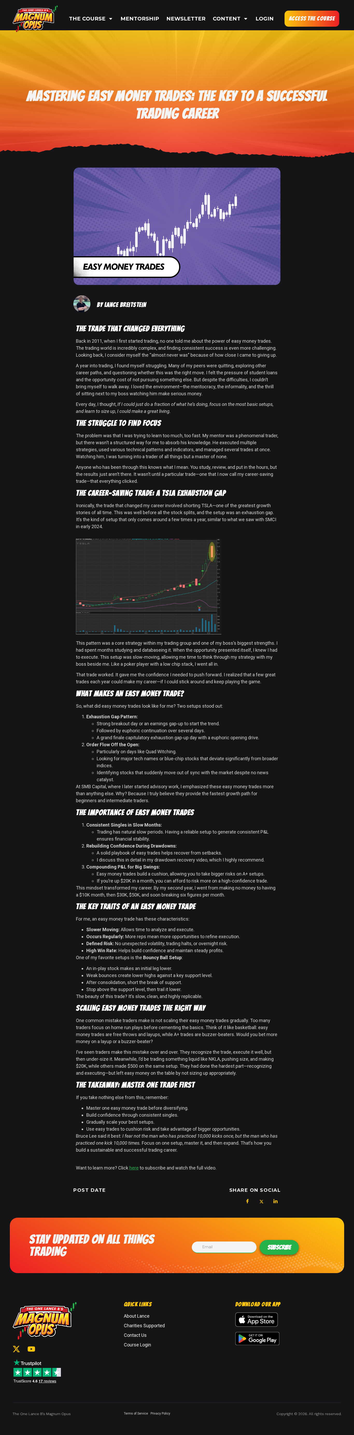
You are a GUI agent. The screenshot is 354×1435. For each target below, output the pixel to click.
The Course (87, 19)
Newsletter (186, 19)
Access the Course (312, 18)
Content (226, 19)
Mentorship (140, 19)
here (134, 1168)
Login (265, 19)
